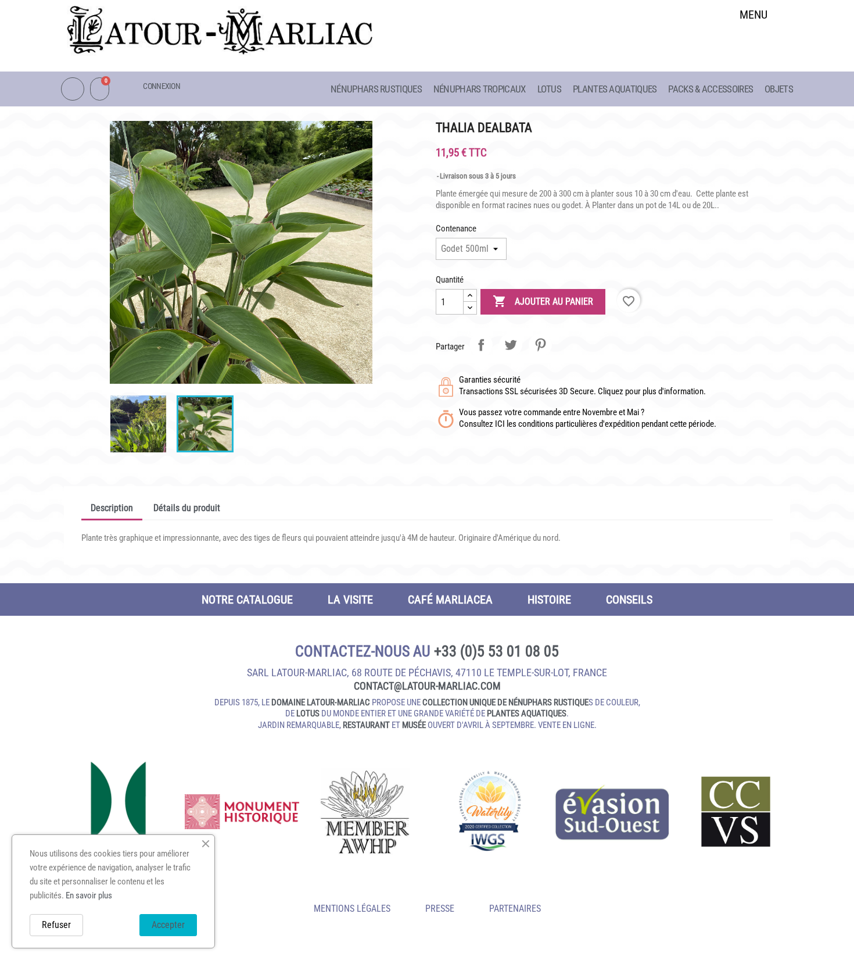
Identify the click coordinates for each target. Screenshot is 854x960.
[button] (754, 44)
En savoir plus (89, 895)
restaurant (366, 725)
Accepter (168, 924)
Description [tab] (112, 507)
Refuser (56, 924)
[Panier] (99, 89)
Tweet (510, 344)
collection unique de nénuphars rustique (505, 702)
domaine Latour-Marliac (320, 702)
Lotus (549, 89)
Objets (779, 89)
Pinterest (540, 344)
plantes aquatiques (526, 713)
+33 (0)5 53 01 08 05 (496, 651)
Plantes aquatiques (614, 89)
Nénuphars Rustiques (376, 89)
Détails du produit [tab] (186, 507)
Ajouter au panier (543, 301)
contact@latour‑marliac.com (427, 686)
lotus (308, 713)
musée (414, 725)
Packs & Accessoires (710, 89)
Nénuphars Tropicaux (479, 89)
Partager (481, 344)
